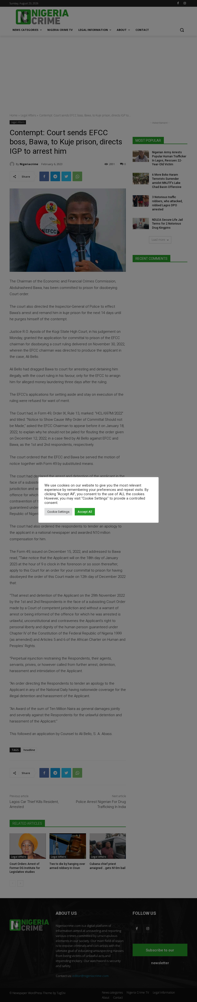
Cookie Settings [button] (58, 512)
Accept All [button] (85, 512)
